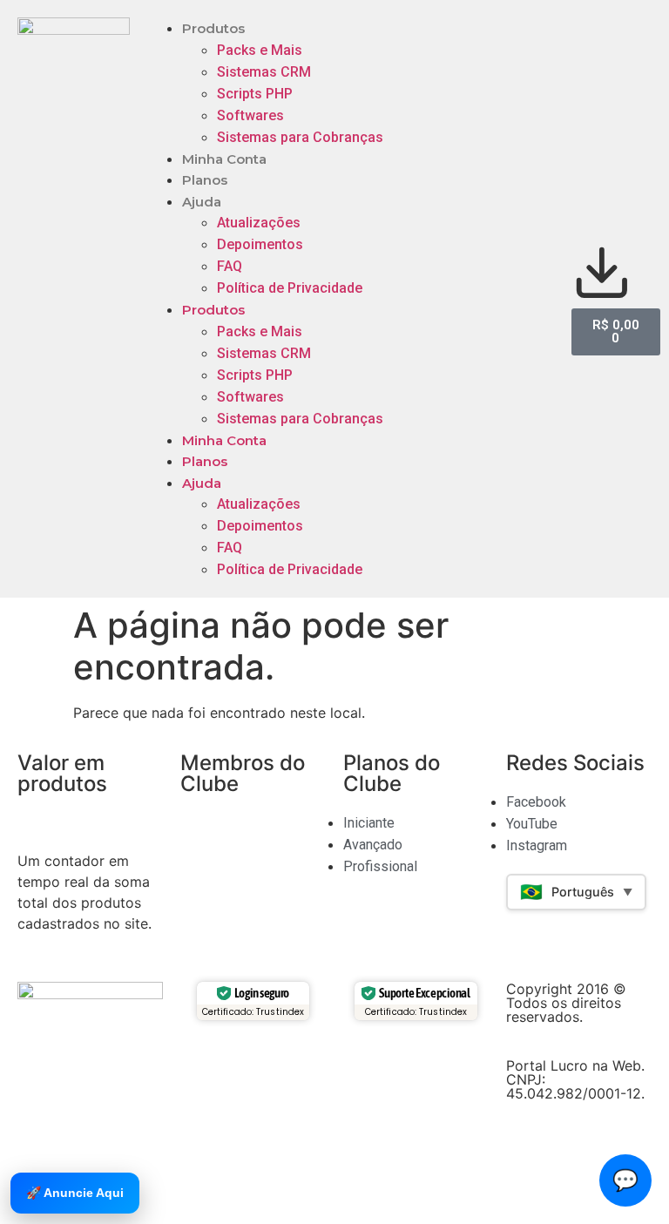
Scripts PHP (255, 93)
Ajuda (201, 201)
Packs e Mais (259, 50)
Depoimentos (260, 244)
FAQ (229, 266)
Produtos (213, 28)
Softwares (250, 115)
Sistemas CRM (264, 72)
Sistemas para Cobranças (300, 137)
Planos (204, 180)
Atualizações (259, 222)
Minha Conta (224, 159)
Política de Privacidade (289, 288)
